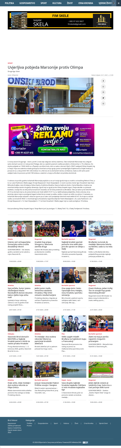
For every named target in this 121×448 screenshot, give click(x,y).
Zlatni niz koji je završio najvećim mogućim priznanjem (99, 338)
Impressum (12, 423)
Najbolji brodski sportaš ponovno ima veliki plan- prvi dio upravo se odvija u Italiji (73, 245)
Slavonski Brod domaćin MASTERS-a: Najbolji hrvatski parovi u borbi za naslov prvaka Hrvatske (19, 340)
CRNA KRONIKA (85, 3)
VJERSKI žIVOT (105, 3)
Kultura (66, 423)
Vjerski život (103, 423)
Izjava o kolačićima (14, 428)
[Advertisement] (60, 48)
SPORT (44, 3)
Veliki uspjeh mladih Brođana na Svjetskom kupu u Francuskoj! (74, 338)
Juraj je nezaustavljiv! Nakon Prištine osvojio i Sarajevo (47, 384)
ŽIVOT (70, 3)
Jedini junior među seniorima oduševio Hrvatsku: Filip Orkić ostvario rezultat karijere (45, 291)
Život (76, 423)
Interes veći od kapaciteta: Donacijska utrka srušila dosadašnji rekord (19, 244)
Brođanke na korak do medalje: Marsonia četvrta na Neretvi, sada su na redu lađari (100, 245)
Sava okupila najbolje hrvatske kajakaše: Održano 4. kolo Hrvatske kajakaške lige (74, 386)
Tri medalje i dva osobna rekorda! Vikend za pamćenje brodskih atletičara (45, 340)
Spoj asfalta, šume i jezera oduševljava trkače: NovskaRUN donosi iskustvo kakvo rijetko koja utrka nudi (20, 293)
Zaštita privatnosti (14, 426)
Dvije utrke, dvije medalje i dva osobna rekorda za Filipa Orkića (19, 385)
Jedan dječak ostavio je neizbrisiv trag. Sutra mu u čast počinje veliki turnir (100, 385)
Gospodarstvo (43, 423)
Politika (29, 423)
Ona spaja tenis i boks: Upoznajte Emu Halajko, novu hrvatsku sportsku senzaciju (72, 291)
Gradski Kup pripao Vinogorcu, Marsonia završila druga (44, 244)
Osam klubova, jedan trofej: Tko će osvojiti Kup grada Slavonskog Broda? (101, 290)
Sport (56, 423)
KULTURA (56, 3)
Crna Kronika (88, 423)
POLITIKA (9, 3)
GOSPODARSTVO (27, 3)
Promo (29, 426)
